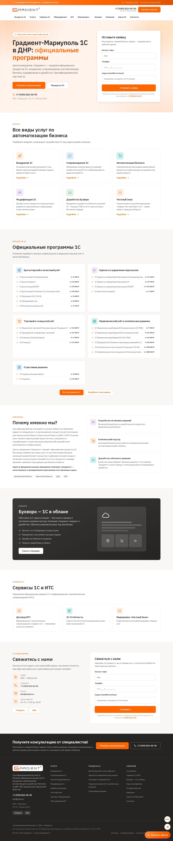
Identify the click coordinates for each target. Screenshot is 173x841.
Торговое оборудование (60, 797)
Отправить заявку (129, 88)
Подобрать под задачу (99, 392)
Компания (110, 17)
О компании (131, 771)
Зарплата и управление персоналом (103, 775)
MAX (34, 710)
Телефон (105, 62)
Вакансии (130, 792)
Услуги (33, 17)
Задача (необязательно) (113, 73)
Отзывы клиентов (134, 788)
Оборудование (60, 17)
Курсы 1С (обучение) (135, 797)
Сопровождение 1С (58, 775)
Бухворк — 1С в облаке (136, 779)
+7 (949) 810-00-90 (134, 96)
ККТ (72, 17)
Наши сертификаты (134, 784)
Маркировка (83, 17)
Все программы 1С (71, 392)
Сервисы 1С (45, 17)
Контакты (134, 17)
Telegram (20, 710)
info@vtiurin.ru (27, 694)
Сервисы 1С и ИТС (134, 775)
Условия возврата (127, 833)
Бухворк (98, 17)
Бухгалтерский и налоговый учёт (102, 771)
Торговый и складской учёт (100, 779)
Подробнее (21, 178)
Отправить (125, 709)
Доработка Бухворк (58, 788)
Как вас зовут (108, 50)
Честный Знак (56, 792)
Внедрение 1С (56, 771)
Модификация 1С (57, 784)
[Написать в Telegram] (167, 827)
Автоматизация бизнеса (60, 779)
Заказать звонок (149, 9)
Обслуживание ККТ (58, 801)
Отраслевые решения (97, 791)
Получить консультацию (29, 85)
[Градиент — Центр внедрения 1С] (26, 10)
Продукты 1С (20, 17)
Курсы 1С (122, 17)
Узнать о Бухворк (31, 551)
